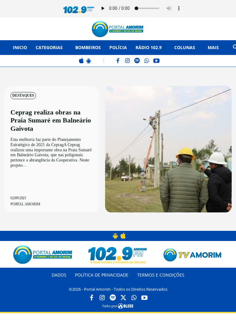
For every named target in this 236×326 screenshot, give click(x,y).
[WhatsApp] (146, 61)
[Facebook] (118, 61)
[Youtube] (144, 298)
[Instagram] (127, 61)
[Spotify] (137, 61)
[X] (123, 298)
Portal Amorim (25, 204)
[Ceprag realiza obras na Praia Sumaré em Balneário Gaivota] (168, 149)
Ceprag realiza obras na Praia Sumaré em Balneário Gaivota (50, 120)
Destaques (23, 95)
